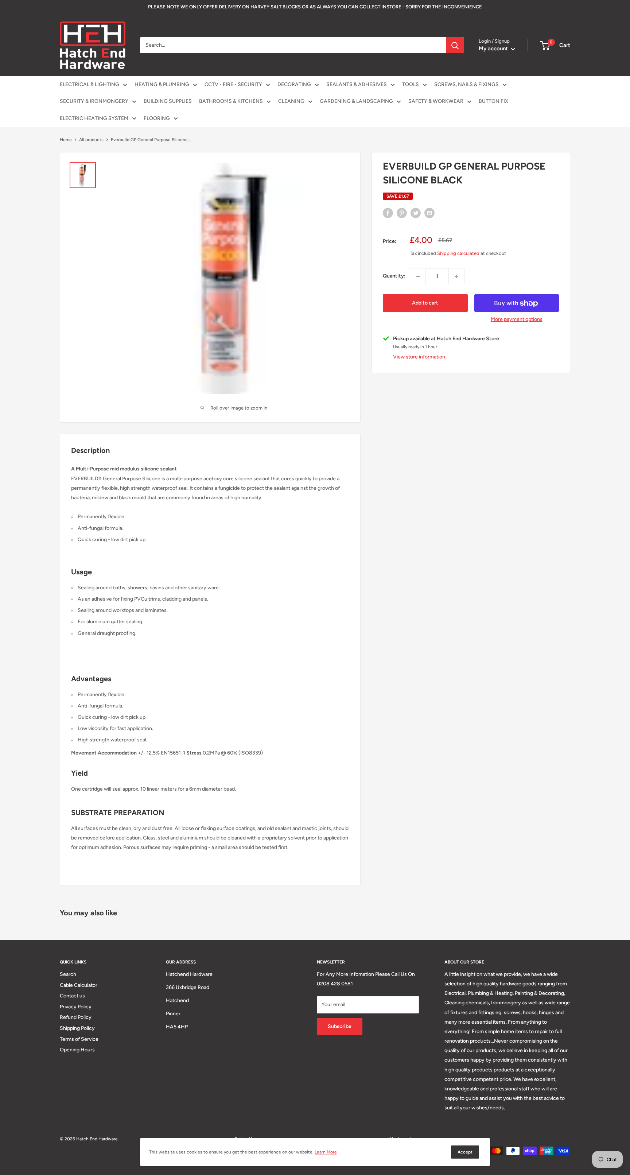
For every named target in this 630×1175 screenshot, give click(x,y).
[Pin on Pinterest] (402, 213)
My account (494, 48)
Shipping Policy (77, 1028)
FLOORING (157, 118)
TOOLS (410, 84)
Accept (465, 1152)
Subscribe (339, 1026)
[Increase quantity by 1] (456, 276)
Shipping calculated (458, 253)
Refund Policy (76, 1017)
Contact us (72, 996)
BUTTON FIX (493, 101)
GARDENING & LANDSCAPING (356, 101)
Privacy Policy (76, 1007)
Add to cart (425, 303)
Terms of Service (79, 1039)
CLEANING (291, 101)
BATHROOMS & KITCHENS (231, 101)
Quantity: (394, 276)
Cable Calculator (78, 985)
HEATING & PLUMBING (162, 84)
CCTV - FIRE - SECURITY (233, 84)
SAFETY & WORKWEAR (435, 101)
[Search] (455, 45)
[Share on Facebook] (388, 213)
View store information (419, 357)
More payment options (516, 320)
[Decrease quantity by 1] (417, 276)
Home (66, 139)
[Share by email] (429, 213)
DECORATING (294, 84)
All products (91, 139)
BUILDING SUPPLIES (168, 101)
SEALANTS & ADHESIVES (356, 84)
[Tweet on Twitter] (416, 213)
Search (68, 974)
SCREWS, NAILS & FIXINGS (466, 84)
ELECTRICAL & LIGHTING (89, 84)
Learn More (326, 1152)
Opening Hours (77, 1050)
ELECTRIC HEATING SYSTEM (94, 118)
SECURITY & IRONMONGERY (94, 101)
